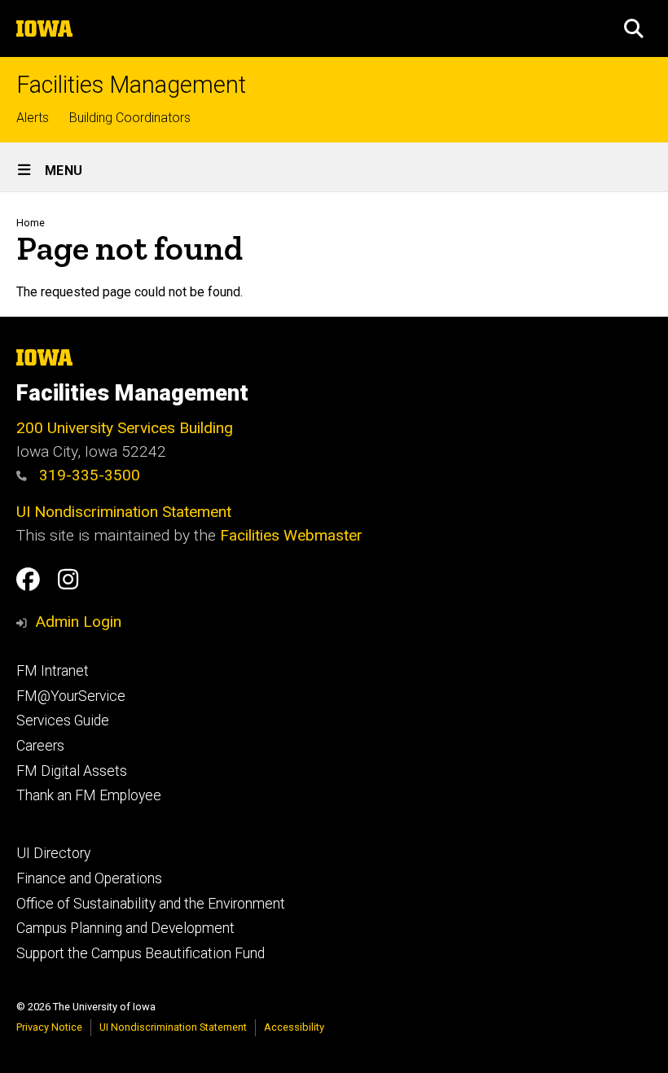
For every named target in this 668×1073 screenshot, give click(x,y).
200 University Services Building (124, 427)
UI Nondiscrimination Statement (123, 511)
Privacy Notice (49, 1027)
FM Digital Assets (71, 771)
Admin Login (78, 621)
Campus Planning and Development (125, 928)
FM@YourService (70, 696)
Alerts (32, 117)
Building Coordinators (130, 117)
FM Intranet (52, 671)
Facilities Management (131, 85)
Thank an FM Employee (88, 795)
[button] (634, 28)
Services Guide (62, 720)
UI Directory (53, 853)
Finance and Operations (89, 878)
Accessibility (294, 1027)
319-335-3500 (87, 475)
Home (30, 223)
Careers (40, 746)
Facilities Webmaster (291, 535)
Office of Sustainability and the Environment (150, 904)
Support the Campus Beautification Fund (140, 953)
